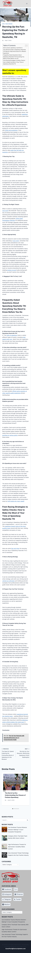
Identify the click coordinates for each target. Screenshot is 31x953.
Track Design (8, 23)
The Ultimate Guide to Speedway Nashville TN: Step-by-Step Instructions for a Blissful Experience (14, 51)
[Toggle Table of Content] (25, 45)
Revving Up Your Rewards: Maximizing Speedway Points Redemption (23, 753)
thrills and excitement (11, 130)
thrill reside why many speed (16, 501)
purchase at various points (10, 435)
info (3, 23)
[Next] (26, 790)
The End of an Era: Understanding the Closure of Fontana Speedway (15, 795)
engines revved (11, 270)
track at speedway (11, 335)
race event (5, 210)
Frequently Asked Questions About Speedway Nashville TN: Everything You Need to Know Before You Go (13, 56)
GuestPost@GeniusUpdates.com (15, 948)
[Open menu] (26, 3)
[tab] (12, 808)
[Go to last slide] (4, 790)
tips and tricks (15, 548)
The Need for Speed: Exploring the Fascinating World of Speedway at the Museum (8, 754)
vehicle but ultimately (8, 581)
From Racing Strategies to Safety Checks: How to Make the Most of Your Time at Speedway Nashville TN (14, 62)
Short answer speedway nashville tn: (13, 47)
